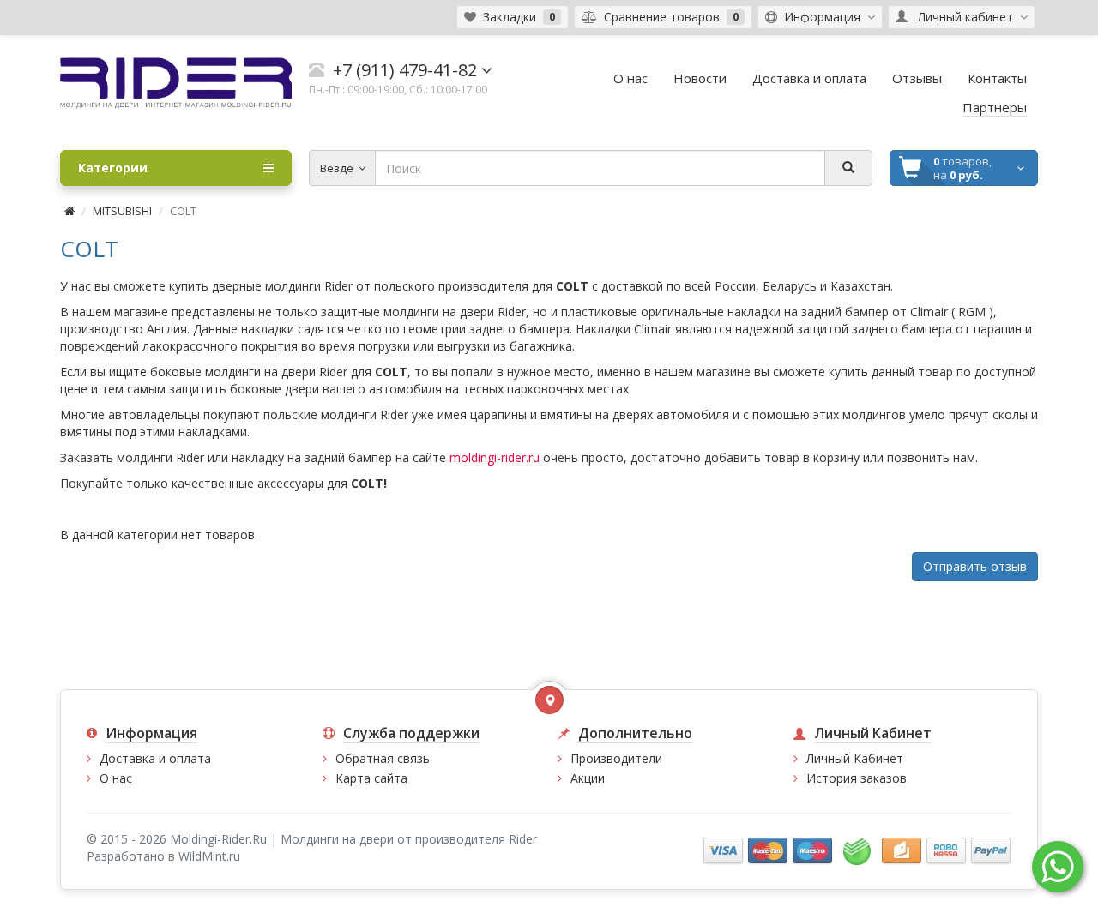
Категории (113, 167)
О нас (116, 778)
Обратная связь (382, 758)
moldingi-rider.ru (494, 457)
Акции (587, 778)
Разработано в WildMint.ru (163, 856)
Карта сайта (371, 778)
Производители (616, 758)
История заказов (856, 778)
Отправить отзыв (975, 566)
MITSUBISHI (122, 211)
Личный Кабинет (854, 758)
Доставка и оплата (155, 758)
